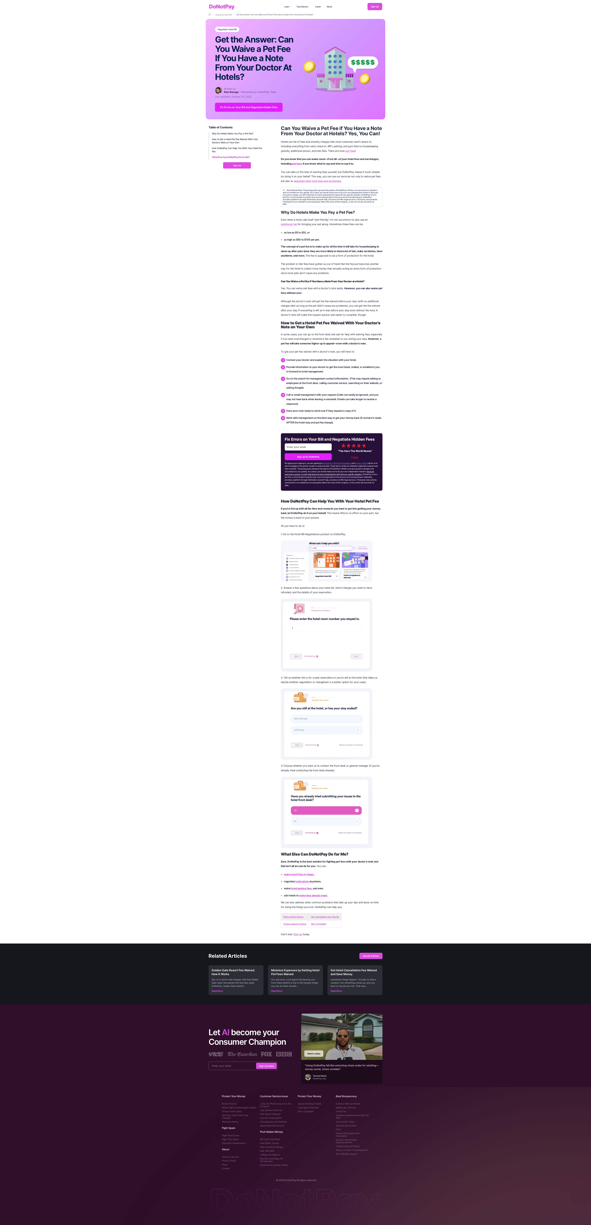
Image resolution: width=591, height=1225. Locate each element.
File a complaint (318, 924)
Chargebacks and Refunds (273, 1121)
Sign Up (375, 6)
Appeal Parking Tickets (309, 1103)
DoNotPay (221, 6)
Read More (217, 990)
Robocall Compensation (234, 1143)
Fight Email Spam (230, 1135)
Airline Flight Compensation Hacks (239, 1107)
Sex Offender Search (346, 1154)
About (329, 6)
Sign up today (266, 1065)
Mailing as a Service (346, 1107)
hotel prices (302, 881)
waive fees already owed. (313, 895)
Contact (226, 1168)
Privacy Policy (361, 463)
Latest (318, 6)
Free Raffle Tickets (269, 1143)
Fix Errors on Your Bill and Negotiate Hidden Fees (248, 107)
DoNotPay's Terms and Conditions (337, 463)
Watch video (313, 1053)
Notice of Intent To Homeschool (352, 1150)
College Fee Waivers (270, 1154)
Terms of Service (230, 1157)
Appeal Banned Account (272, 1125)
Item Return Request (270, 1114)
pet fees (350, 150)
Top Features (302, 6)
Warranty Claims (230, 1121)
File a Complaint (306, 1111)
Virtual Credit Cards (232, 1111)
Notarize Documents (346, 1125)
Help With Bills (267, 1151)
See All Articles (371, 956)
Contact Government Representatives (346, 1141)
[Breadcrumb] (210, 14)
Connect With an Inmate (348, 1103)
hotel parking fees (301, 888)
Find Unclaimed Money (271, 1147)
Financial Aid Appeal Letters (274, 1165)
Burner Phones (229, 1103)
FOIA (338, 1129)
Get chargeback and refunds (325, 916)
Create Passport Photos (348, 1146)
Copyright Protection (308, 1107)
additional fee (289, 224)
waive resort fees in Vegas (299, 874)
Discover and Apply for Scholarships (271, 1159)
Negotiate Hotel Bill (227, 29)
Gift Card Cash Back (270, 1139)
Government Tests (345, 1121)
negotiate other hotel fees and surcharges (317, 181)
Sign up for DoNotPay (308, 456)
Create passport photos (294, 924)
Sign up (298, 934)
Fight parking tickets (293, 916)
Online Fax (341, 1111)
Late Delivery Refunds (271, 1110)
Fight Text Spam (230, 1139)
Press (224, 1164)
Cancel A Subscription (271, 1118)
